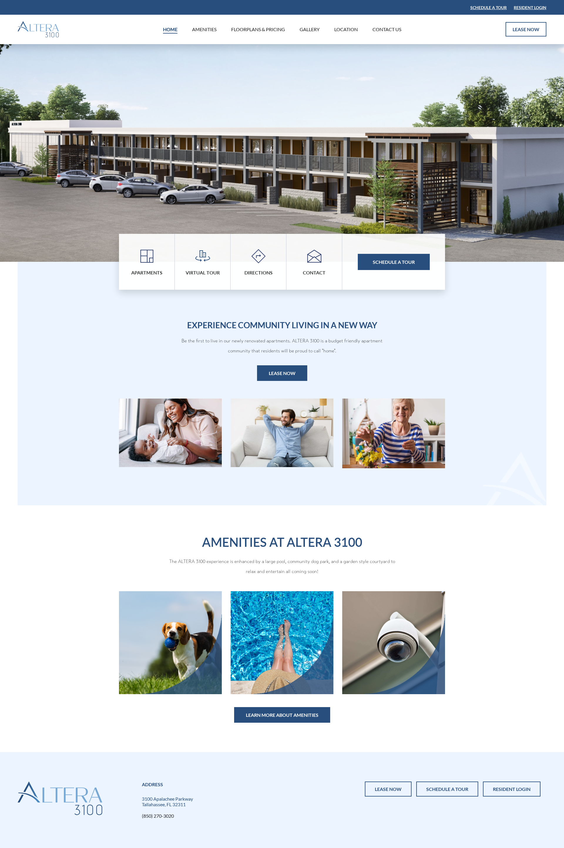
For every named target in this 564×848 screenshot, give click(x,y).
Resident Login (530, 7)
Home (170, 29)
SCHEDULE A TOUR (447, 789)
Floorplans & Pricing (258, 29)
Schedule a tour (488, 7)
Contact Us (386, 29)
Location (346, 29)
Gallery (310, 29)
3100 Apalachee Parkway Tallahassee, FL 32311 (167, 801)
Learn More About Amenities (282, 715)
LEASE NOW (526, 29)
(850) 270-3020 (158, 816)
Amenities (204, 29)
